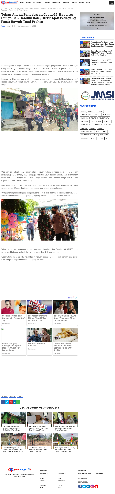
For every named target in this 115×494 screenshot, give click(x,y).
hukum (100, 128)
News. (93, 138)
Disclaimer (99, 473)
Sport (100, 138)
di (106, 138)
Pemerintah (56, 3)
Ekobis (81, 3)
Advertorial (37, 3)
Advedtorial (104, 118)
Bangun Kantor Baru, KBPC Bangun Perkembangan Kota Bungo (101, 62)
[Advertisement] (39, 44)
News (21, 3)
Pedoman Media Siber (84, 473)
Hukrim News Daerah (89, 135)
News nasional (87, 131)
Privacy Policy (82, 478)
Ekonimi (84, 128)
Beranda (4, 8)
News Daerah (86, 125)
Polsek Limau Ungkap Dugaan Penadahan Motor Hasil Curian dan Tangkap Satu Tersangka (102, 44)
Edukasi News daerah (102, 125)
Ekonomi (84, 121)
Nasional (66, 3)
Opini (97, 131)
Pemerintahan (96, 121)
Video (88, 3)
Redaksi (80, 476)
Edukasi (47, 3)
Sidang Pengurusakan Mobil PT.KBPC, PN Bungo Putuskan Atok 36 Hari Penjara (102, 53)
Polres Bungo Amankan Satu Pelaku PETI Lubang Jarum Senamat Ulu (101, 71)
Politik (74, 3)
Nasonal (84, 138)
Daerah (4, 396)
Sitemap (98, 476)
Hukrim (28, 3)
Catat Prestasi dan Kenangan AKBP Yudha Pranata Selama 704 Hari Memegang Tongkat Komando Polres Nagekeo (102, 81)
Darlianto (104, 135)
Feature (107, 121)
